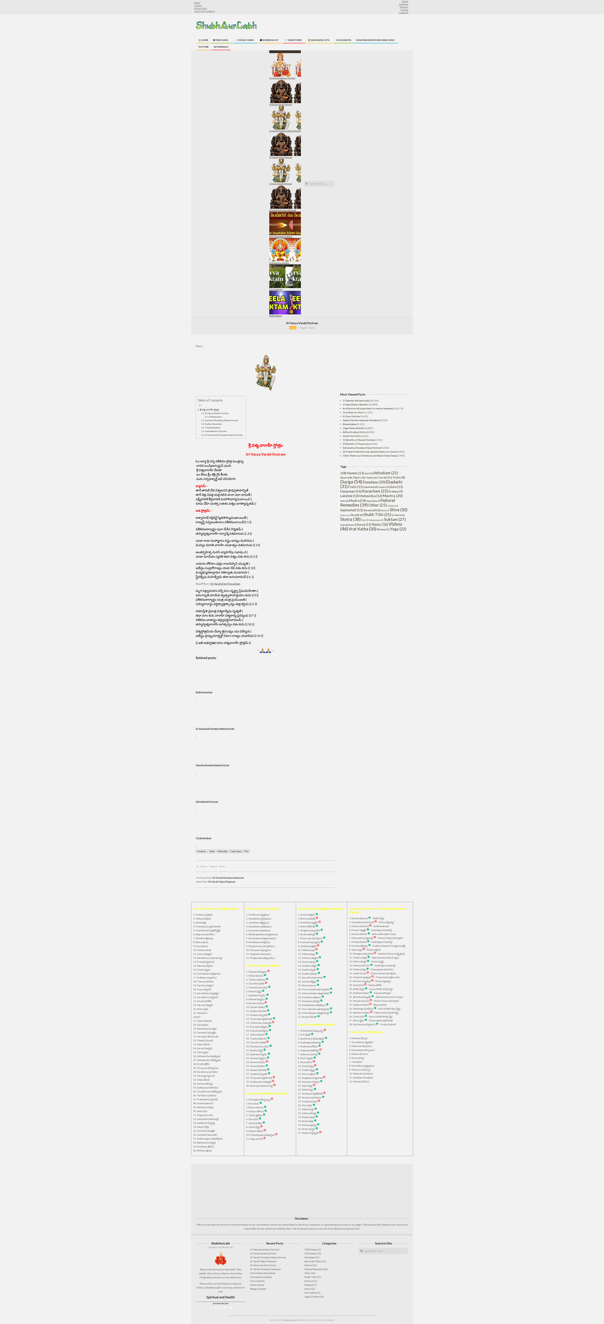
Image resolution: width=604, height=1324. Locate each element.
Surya (364, 524)
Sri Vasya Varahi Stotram (280, 184)
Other (377, 505)
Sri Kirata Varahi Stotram (280, 104)
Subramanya (376, 520)
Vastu (380, 524)
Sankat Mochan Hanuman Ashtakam (361, 420)
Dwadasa (374, 482)
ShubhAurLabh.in (290, 1320)
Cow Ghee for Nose (353, 412)
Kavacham (375, 491)
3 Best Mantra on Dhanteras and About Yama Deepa (370, 455)
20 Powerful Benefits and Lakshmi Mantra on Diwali (370, 451)
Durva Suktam (275, 289)
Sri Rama (398, 514)
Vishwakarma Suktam (279, 263)
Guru (396, 487)
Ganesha (370, 487)
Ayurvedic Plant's (352, 477)
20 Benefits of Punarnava (356, 443)
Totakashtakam (212, 427)
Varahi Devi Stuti (351, 436)
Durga (351, 481)
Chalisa (371, 477)
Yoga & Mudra (311, 1296)
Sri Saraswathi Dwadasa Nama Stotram (224, 435)
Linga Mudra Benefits (354, 428)
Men (344, 500)
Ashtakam (385, 473)
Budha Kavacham (213, 424)
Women (383, 529)
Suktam (395, 519)
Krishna (395, 491)
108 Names (352, 473)
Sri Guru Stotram (351, 416)
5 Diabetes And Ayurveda (356, 400)
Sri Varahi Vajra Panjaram (280, 157)
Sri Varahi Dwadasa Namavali (282, 210)
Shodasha (345, 515)
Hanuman (351, 491)
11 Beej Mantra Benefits (355, 404)
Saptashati (351, 510)
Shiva (398, 509)
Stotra (293, 327)
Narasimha (373, 501)
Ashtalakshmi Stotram (216, 431)
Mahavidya (370, 496)
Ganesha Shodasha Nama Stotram (221, 420)
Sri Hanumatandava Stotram (282, 78)
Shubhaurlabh (221, 1303)
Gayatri (383, 487)
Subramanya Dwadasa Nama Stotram (362, 447)
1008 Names (311, 1249)
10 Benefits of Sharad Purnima (358, 439)
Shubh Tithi (377, 514)
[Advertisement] (374, 363)
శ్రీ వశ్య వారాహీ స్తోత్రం (209, 409)
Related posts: (216, 417)
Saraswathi (372, 510)
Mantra (393, 495)
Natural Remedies (367, 502)
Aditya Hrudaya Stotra (354, 432)
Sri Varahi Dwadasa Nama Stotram (285, 131)
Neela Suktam (275, 316)
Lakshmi (349, 496)
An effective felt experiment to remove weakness (368, 408)
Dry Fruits (396, 477)
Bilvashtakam (350, 424)
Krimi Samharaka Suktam (280, 236)
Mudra (357, 500)
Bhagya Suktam (258, 1288)
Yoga (398, 529)
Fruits (355, 487)
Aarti (369, 473)
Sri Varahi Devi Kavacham (225, 583)
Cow (382, 477)
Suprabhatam (348, 525)
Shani (385, 510)
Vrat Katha (362, 528)
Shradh (357, 515)
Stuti (365, 520)
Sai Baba (392, 505)
